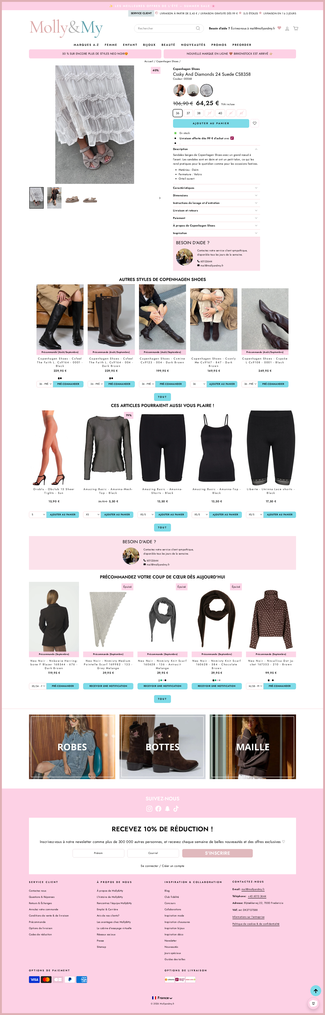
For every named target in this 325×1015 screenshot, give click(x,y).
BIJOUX (149, 45)
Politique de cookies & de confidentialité (255, 924)
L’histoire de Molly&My (110, 897)
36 (177, 113)
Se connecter (149, 866)
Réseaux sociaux (106, 934)
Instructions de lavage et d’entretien (196, 203)
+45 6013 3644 (257, 896)
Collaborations (173, 909)
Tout (162, 397)
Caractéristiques (183, 188)
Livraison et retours (185, 210)
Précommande (37, 922)
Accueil (148, 61)
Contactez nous (37, 891)
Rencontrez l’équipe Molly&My (114, 903)
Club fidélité (172, 897)
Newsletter (171, 940)
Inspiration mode (174, 915)
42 (241, 113)
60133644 (206, 261)
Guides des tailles (175, 959)
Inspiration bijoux (175, 928)
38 (199, 113)
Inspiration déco (174, 934)
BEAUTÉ (168, 45)
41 (230, 113)
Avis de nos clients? (108, 915)
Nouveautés (193, 45)
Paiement (179, 218)
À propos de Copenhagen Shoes (194, 225)
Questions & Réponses (41, 897)
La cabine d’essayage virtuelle (114, 928)
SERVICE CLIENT (141, 13)
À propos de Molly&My (110, 891)
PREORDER (241, 45)
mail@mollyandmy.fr (262, 28)
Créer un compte (173, 866)
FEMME (111, 45)
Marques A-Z (86, 45)
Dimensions (180, 195)
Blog (167, 891)
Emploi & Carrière (107, 909)
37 (188, 113)
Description (180, 149)
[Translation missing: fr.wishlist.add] (254, 123)
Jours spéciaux (173, 953)
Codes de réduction (40, 934)
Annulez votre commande (43, 909)
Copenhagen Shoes (167, 61)
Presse (100, 940)
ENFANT (130, 45)
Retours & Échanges (40, 903)
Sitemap (101, 947)
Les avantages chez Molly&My (114, 922)
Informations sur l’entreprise (248, 917)
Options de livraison (40, 928)
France (163, 997)
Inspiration (180, 233)
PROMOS (219, 45)
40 (220, 113)
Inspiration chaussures (177, 922)
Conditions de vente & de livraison (49, 915)
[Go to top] (315, 990)
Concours (170, 903)
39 (209, 113)
